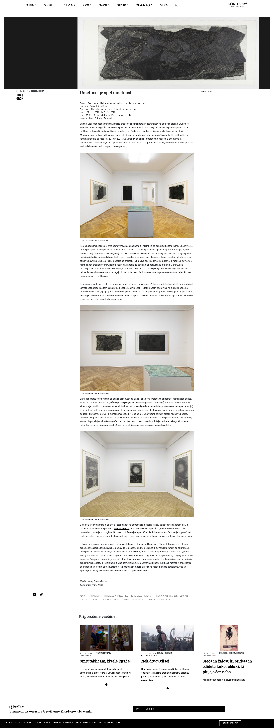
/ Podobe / (104, 5)
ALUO (82, 595)
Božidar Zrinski (103, 118)
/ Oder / (87, 5)
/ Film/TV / (31, 5)
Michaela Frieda (121, 528)
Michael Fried (110, 599)
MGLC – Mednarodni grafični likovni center (109, 115)
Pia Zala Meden (149, 655)
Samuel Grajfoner (133, 599)
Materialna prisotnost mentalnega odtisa (127, 595)
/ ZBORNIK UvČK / (144, 5)
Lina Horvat (86, 655)
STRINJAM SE (230, 723)
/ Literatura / (68, 5)
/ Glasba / (48, 5)
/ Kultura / (122, 5)
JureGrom (19, 97)
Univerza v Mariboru (159, 599)
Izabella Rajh (210, 655)
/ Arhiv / (164, 5)
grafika (94, 595)
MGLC (95, 599)
